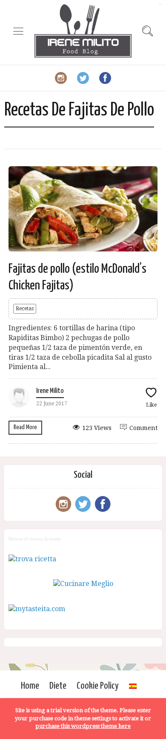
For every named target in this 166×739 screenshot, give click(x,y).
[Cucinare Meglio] (83, 584)
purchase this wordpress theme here (83, 726)
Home (30, 686)
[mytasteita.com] (37, 609)
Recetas (25, 309)
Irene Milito (50, 391)
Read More (25, 427)
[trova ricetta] (32, 559)
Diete (57, 686)
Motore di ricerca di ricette (35, 538)
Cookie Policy (98, 686)
